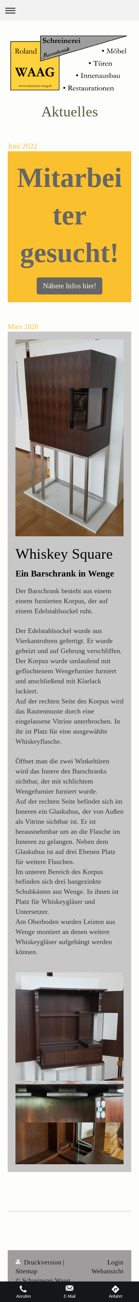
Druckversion (42, 1262)
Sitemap (26, 1271)
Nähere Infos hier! (69, 286)
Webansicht (108, 1271)
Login (115, 1262)
